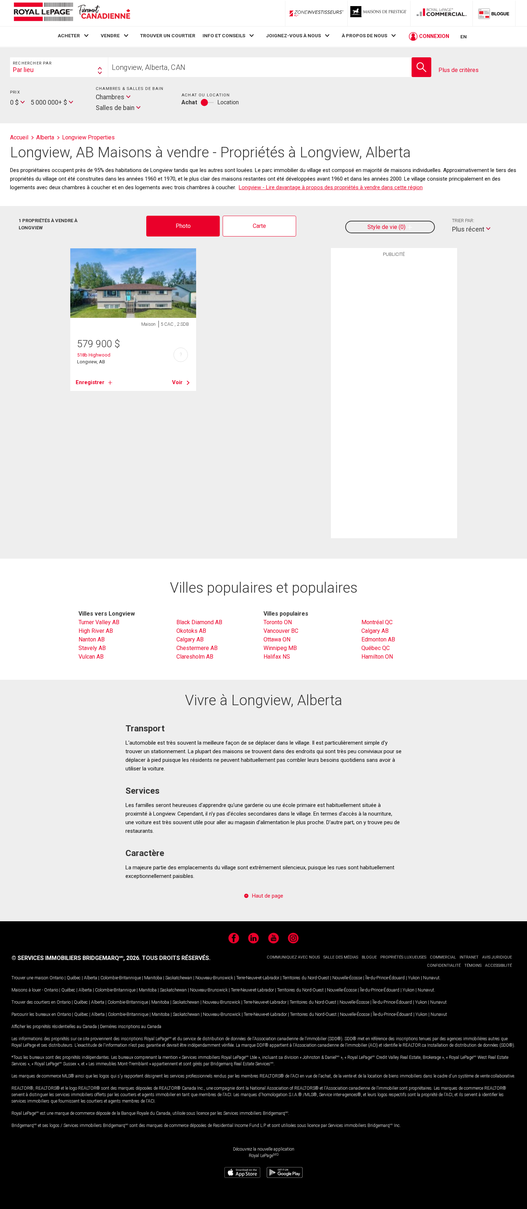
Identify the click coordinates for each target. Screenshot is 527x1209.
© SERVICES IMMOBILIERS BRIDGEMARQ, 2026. (76, 958)
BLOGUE (369, 957)
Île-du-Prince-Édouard (385, 977)
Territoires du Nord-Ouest (306, 977)
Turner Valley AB (99, 622)
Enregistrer (90, 382)
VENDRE (110, 35)
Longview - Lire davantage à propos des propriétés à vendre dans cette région (331, 187)
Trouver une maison (29, 977)
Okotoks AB (191, 630)
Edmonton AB (378, 639)
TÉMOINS (472, 965)
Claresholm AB (194, 656)
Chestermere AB (197, 648)
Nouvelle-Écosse (347, 977)
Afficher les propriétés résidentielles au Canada (54, 1026)
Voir (177, 382)
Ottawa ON (277, 639)
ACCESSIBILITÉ (498, 965)
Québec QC (375, 648)
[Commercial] (441, 13)
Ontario (56, 977)
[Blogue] (494, 13)
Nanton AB (92, 639)
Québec (74, 977)
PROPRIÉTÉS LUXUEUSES (403, 957)
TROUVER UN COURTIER (167, 35)
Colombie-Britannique (120, 977)
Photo (183, 226)
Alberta (90, 977)
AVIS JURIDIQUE (497, 957)
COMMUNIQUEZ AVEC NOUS (293, 957)
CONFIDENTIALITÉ (444, 965)
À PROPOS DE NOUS (364, 35)
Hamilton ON (377, 656)
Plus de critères (458, 70)
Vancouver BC (281, 630)
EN (463, 36)
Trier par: (463, 220)
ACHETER (69, 35)
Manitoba (153, 977)
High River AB (96, 630)
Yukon (414, 977)
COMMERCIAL (443, 957)
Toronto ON (278, 622)
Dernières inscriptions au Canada (130, 1026)
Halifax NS (277, 656)
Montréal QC (377, 622)
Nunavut (431, 977)
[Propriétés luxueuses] (379, 13)
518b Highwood (93, 355)
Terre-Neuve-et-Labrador (257, 977)
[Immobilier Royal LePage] (71, 13)
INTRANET (469, 957)
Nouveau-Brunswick (214, 977)
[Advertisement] (394, 371)
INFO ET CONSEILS (224, 35)
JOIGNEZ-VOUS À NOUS (293, 35)
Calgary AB (190, 639)
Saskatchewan (178, 977)
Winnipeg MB (280, 648)
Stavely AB (92, 648)
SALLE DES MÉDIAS (340, 957)
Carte (259, 226)
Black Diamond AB (199, 622)
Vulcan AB (91, 656)
